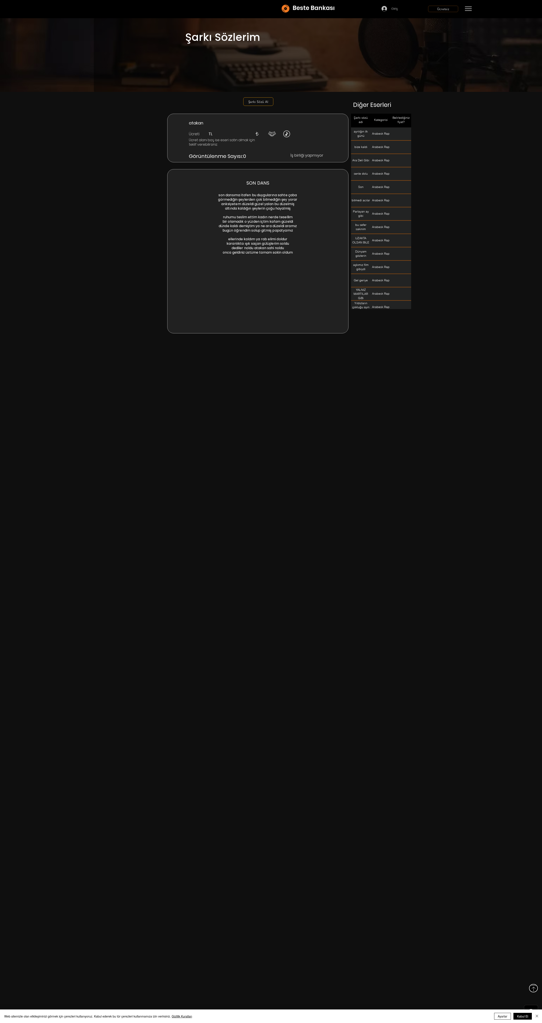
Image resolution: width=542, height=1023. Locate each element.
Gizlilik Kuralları (182, 1016)
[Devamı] (493, 9)
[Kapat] (536, 1016)
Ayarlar (502, 1016)
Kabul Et (522, 1016)
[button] (257, 134)
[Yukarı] (533, 988)
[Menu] (468, 8)
